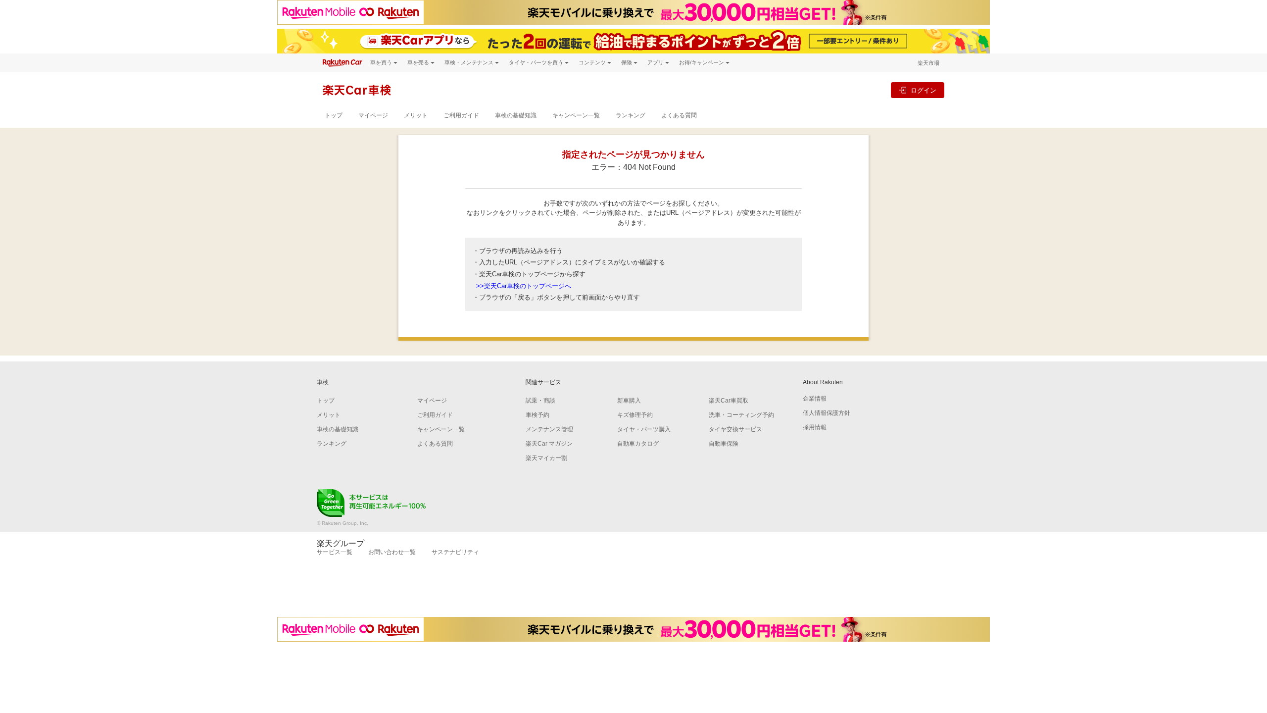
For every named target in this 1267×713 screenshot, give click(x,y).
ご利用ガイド (461, 115)
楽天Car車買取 (728, 400)
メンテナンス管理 (549, 429)
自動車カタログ (638, 443)
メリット (416, 115)
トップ (333, 115)
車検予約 (537, 414)
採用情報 (815, 427)
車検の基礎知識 (515, 115)
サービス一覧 (334, 552)
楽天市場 (928, 63)
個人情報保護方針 (826, 412)
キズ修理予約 (635, 414)
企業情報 (815, 398)
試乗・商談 (540, 400)
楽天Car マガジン (549, 443)
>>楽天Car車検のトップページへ (523, 286)
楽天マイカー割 (546, 458)
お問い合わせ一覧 (392, 552)
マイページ (373, 115)
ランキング (630, 115)
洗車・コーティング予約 (741, 414)
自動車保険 (723, 443)
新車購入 (629, 400)
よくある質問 (679, 115)
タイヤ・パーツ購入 (644, 429)
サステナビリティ (455, 552)
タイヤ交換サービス (735, 429)
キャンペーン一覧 (576, 115)
